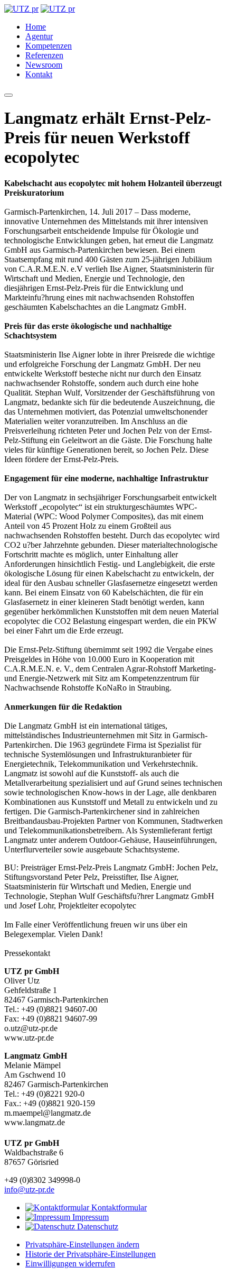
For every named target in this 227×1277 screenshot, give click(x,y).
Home (35, 26)
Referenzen (44, 55)
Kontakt (38, 74)
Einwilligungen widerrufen (70, 1263)
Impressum (89, 1216)
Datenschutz (96, 1226)
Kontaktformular (118, 1207)
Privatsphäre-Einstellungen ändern (82, 1244)
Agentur (39, 36)
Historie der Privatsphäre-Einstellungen (90, 1254)
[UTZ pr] (21, 8)
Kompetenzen (48, 45)
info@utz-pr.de (29, 1189)
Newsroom (43, 64)
